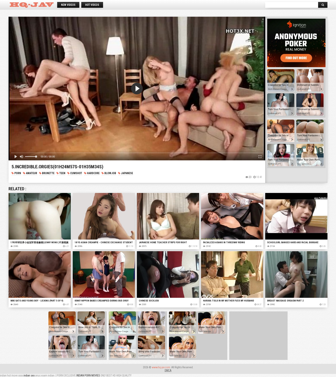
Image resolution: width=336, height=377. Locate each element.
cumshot (76, 173)
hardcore (93, 173)
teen (62, 173)
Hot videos (92, 4)
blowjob (110, 173)
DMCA (168, 370)
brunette (47, 173)
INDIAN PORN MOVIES (88, 375)
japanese (126, 173)
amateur (31, 173)
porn (17, 173)
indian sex (29, 375)
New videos (68, 4)
